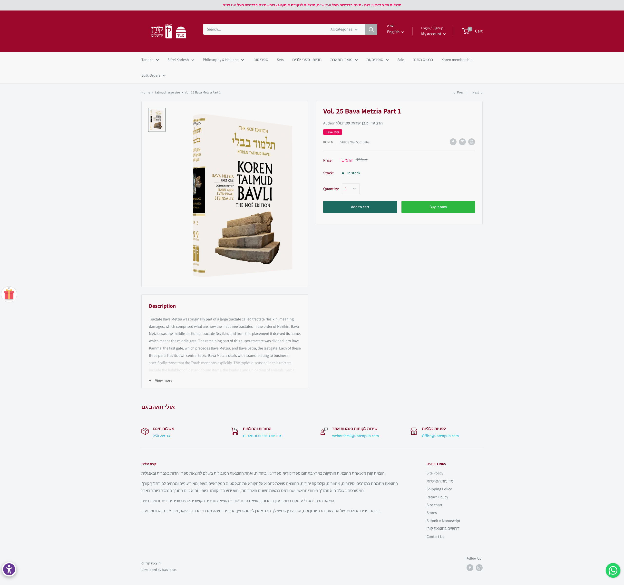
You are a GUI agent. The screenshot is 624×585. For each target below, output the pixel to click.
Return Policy (437, 497)
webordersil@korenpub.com (355, 435)
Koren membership (457, 59)
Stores (432, 512)
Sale (400, 59)
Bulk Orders (150, 75)
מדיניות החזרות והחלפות (263, 435)
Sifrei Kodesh (178, 59)
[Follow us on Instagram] (479, 567)
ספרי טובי (260, 59)
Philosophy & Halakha (221, 59)
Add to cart (360, 206)
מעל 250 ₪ (161, 435)
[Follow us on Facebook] (470, 567)
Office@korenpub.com (440, 435)
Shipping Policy (439, 489)
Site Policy (435, 473)
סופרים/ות (374, 59)
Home (145, 92)
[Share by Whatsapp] (471, 141)
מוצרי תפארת (341, 59)
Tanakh (147, 59)
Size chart (434, 504)
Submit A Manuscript (443, 520)
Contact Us (435, 536)
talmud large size (167, 92)
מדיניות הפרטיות (440, 481)
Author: (353, 123)
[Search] (371, 29)
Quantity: (331, 188)
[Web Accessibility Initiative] (9, 569)
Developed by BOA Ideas (158, 569)
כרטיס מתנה (423, 59)
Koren (328, 142)
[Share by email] (462, 141)
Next (475, 92)
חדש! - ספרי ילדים (307, 59)
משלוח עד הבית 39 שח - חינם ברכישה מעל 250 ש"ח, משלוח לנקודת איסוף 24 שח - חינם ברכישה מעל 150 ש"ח (312, 5)
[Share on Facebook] (453, 141)
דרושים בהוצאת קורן (443, 528)
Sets (280, 59)
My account (431, 33)
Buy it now (438, 206)
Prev (460, 92)
